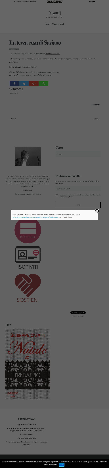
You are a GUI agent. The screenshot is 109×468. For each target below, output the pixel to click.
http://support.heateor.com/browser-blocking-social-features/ (36, 217)
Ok (62, 465)
